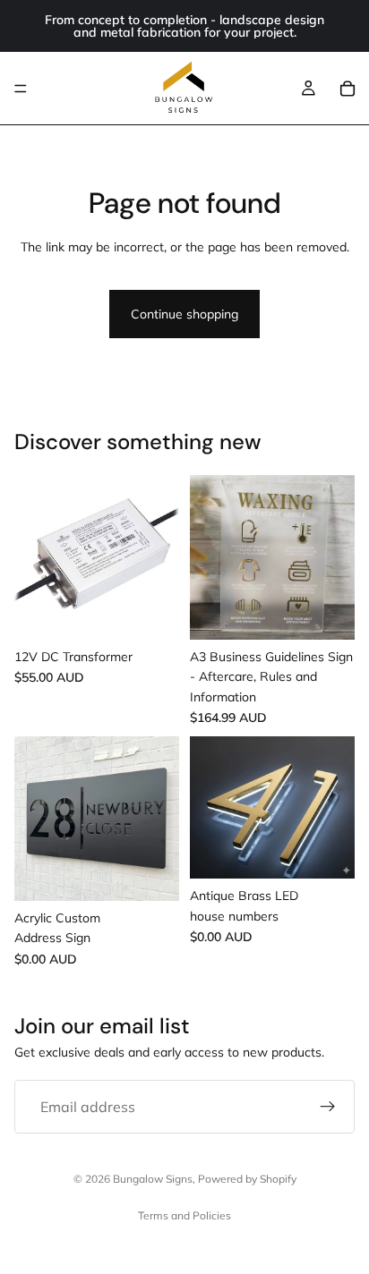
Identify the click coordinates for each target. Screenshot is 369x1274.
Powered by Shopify (247, 1178)
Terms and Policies (184, 1215)
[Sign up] (328, 1106)
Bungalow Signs (153, 1178)
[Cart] (347, 88)
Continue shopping (184, 314)
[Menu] (20, 88)
